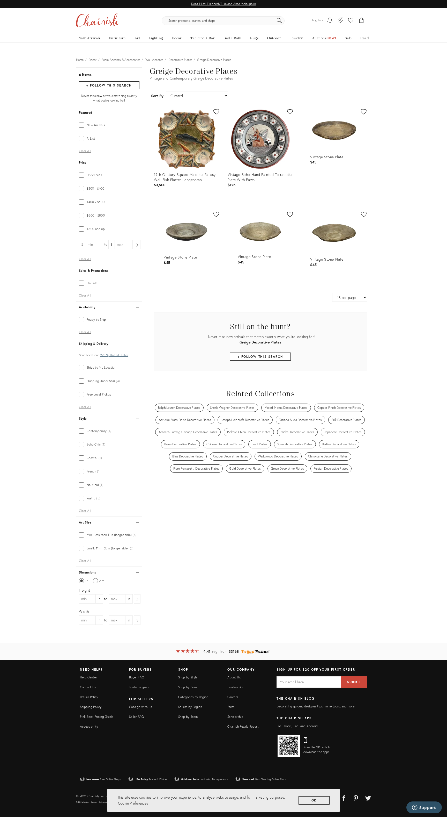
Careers (232, 697)
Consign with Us (140, 707)
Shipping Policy (90, 707)
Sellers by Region (190, 707)
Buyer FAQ (136, 677)
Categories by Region (193, 697)
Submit (354, 682)
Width (84, 611)
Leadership (235, 687)
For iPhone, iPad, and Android (297, 726)
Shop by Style (188, 677)
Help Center (88, 677)
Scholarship (235, 717)
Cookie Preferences (133, 803)
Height (84, 590)
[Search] (279, 20)
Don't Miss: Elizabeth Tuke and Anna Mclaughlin (223, 4)
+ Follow (108, 85)
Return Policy (89, 697)
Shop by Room (188, 717)
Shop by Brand (188, 687)
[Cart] (361, 20)
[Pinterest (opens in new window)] (356, 797)
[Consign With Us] (340, 20)
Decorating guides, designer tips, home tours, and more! (316, 706)
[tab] (109, 125)
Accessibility (89, 726)
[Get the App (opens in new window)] (289, 746)
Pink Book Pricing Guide (96, 717)
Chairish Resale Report (243, 726)
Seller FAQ (136, 717)
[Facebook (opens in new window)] (344, 797)
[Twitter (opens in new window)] (368, 797)
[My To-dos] (330, 20)
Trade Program (139, 687)
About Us (234, 677)
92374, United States (114, 355)
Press (231, 707)
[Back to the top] (436, 789)
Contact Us (88, 687)
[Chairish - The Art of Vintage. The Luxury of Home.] (97, 20)
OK (314, 800)
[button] (351, 20)
